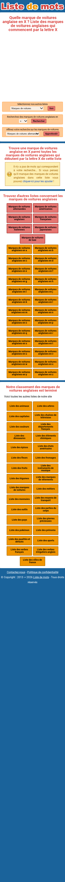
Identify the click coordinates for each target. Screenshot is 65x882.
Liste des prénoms (46, 530)
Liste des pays (19, 519)
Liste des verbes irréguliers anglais (45, 550)
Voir (51, 108)
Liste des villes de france (32, 561)
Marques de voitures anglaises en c (19, 259)
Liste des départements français (45, 426)
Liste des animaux (19, 406)
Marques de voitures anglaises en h (45, 280)
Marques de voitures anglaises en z (45, 373)
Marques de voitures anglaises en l (45, 301)
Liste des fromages (46, 457)
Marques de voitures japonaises (45, 228)
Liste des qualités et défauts (19, 540)
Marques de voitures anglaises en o (19, 321)
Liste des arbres (45, 406)
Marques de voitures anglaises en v (45, 352)
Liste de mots (41, 577)
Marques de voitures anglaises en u (19, 352)
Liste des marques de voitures (19, 488)
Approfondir (51, 133)
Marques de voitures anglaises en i (19, 290)
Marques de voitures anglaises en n (45, 311)
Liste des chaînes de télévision (45, 416)
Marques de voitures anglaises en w (19, 363)
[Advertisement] (32, 65)
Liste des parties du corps (45, 509)
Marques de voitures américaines (45, 207)
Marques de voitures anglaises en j (45, 290)
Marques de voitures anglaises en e (19, 269)
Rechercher (39, 121)
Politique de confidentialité (42, 572)
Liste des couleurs (19, 426)
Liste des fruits (19, 468)
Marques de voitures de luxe (32, 238)
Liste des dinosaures (19, 436)
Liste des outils (19, 509)
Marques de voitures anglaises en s (19, 342)
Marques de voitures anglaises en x (45, 363)
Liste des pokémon (19, 530)
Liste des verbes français (19, 550)
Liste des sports (45, 540)
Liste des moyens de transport (45, 499)
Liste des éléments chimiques (46, 436)
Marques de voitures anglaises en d (45, 259)
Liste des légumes (19, 478)
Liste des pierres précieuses (45, 519)
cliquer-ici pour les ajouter (38, 181)
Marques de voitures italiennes (19, 228)
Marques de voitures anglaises (19, 218)
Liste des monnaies (19, 499)
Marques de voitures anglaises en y (19, 373)
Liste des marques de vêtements (46, 478)
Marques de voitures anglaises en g (19, 280)
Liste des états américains (46, 447)
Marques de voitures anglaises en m (19, 311)
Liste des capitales (19, 416)
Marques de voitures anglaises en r (45, 332)
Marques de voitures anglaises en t (45, 342)
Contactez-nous (16, 572)
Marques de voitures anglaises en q (19, 332)
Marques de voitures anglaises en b (45, 249)
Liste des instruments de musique (46, 468)
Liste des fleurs (19, 457)
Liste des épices (19, 447)
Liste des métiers (45, 488)
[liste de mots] (32, 6)
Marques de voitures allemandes (19, 207)
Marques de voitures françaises (45, 218)
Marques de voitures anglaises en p (45, 321)
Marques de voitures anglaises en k (19, 301)
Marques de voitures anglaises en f (45, 269)
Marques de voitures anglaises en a (19, 249)
